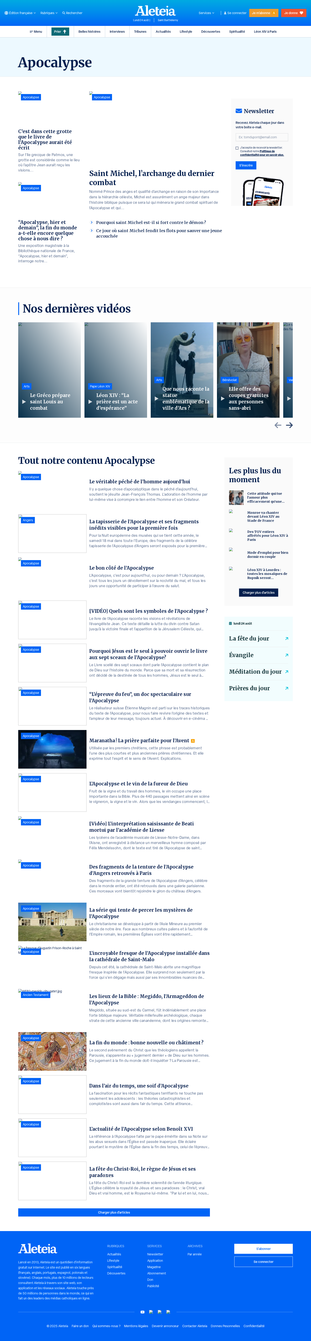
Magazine (154, 1267)
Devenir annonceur (165, 1326)
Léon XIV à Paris (265, 31)
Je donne (291, 13)
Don (150, 1280)
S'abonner (263, 1249)
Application (155, 1261)
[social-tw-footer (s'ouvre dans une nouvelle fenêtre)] (160, 1312)
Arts (27, 386)
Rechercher (74, 13)
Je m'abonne (261, 13)
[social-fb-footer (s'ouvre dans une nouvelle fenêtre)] (151, 1312)
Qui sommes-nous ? (106, 1326)
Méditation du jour (255, 671)
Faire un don (80, 1326)
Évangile (241, 655)
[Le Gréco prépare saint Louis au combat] (49, 370)
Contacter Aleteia (194, 1326)
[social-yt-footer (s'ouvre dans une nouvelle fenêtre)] (142, 1312)
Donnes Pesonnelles (225, 1326)
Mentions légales (136, 1326)
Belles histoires (89, 31)
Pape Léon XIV (100, 386)
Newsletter (155, 1254)
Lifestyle (186, 31)
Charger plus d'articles (114, 1212)
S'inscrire (246, 165)
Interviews (117, 31)
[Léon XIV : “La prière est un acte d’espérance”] (115, 370)
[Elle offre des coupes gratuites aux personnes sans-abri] (248, 370)
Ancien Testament (35, 995)
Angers (28, 520)
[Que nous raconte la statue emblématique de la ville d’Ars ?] (182, 370)
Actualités (163, 31)
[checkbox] (237, 148)
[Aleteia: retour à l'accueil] (155, 10)
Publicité (153, 1286)
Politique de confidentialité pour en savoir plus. (262, 153)
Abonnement (156, 1273)
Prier (57, 31)
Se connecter (237, 13)
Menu (38, 31)
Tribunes (140, 31)
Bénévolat (229, 380)
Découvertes (210, 31)
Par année (195, 1254)
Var (291, 380)
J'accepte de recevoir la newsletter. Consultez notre (262, 151)
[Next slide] (289, 425)
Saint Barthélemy (168, 20)
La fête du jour (249, 638)
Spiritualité (237, 31)
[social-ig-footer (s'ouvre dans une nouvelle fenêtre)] (168, 1312)
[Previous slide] (278, 425)
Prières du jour (249, 688)
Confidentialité (254, 1326)
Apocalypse (102, 97)
